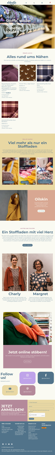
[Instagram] (6, 444)
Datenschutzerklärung (43, 410)
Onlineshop (27, 61)
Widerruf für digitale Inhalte (32, 436)
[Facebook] (3, 444)
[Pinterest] (11, 444)
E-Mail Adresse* (33, 402)
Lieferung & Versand (5, 431)
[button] (26, 3)
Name (30, 406)
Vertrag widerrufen (7, 429)
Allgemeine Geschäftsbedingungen (34, 428)
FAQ (3, 426)
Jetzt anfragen (8, 182)
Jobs (29, 432)
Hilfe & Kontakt (6, 428)
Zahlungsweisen (33, 438)
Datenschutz (32, 426)
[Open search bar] (34, 2)
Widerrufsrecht (32, 434)
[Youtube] (9, 444)
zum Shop (25, 182)
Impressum (31, 431)
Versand (6, 96)
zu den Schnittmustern (44, 181)
